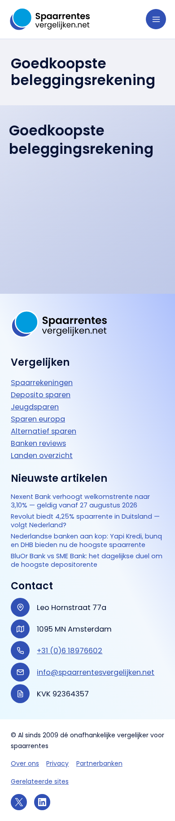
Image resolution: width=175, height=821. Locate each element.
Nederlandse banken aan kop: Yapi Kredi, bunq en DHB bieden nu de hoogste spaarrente (86, 540)
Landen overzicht (42, 455)
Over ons (25, 763)
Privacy (57, 763)
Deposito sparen (40, 395)
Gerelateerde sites (40, 781)
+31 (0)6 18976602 (69, 651)
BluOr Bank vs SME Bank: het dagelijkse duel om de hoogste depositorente (86, 560)
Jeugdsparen (35, 407)
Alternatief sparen (43, 431)
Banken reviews (38, 443)
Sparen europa (38, 419)
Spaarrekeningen (42, 382)
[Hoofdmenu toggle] (156, 19)
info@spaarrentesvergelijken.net (95, 672)
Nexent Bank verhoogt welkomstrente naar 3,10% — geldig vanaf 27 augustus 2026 (80, 501)
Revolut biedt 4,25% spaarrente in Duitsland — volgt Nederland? (85, 520)
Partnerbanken (99, 763)
